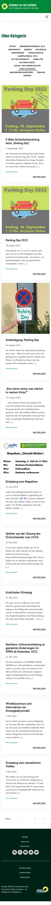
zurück (8, 819)
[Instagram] (20, 852)
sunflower (19, 889)
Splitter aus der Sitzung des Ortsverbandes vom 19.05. (23, 535)
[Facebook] (14, 852)
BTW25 (13, 46)
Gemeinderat (17, 53)
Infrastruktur (35, 53)
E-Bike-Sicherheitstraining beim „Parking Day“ (22, 141)
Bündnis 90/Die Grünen (22, 5)
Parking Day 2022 (17, 240)
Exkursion (41, 49)
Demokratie (14, 49)
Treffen (27, 75)
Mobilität (38, 59)
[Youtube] (25, 852)
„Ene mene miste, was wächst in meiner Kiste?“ (24, 390)
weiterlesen (39, 177)
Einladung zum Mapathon (22, 481)
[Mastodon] (31, 852)
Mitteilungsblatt (20, 59)
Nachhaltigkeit (27, 62)
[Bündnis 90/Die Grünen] (4, 6)
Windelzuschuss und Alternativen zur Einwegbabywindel (18, 707)
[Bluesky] (36, 852)
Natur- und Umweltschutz (27, 65)
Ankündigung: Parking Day (22, 340)
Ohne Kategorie (27, 69)
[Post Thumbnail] (25, 108)
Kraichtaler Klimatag (19, 592)
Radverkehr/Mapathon (21, 72)
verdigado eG (16, 892)
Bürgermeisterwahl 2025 (32, 46)
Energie (28, 49)
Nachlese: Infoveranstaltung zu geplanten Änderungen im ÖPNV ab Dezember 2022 (25, 647)
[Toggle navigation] (47, 17)
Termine (41, 72)
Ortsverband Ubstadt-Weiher (24, 8)
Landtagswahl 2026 (27, 56)
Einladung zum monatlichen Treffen (23, 764)
